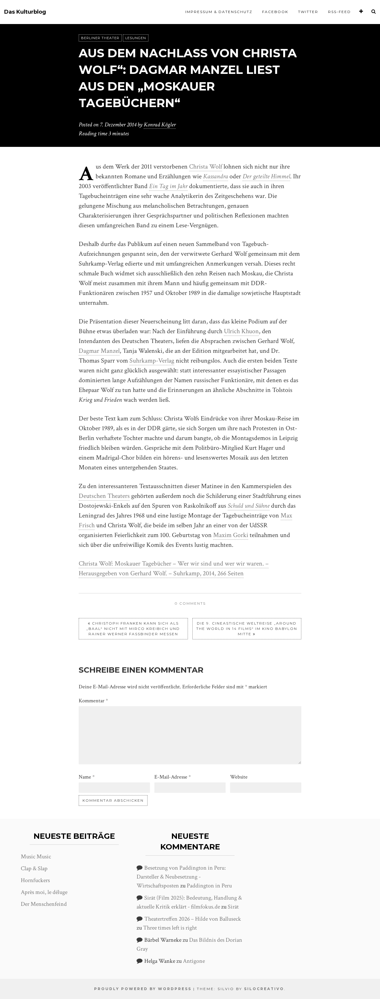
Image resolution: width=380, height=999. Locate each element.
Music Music (36, 856)
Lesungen (135, 38)
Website (239, 777)
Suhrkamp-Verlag (151, 360)
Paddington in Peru (209, 886)
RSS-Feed (339, 11)
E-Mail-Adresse (172, 777)
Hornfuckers (35, 880)
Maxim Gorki (230, 535)
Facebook (275, 11)
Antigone (194, 961)
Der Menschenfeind (44, 904)
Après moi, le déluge (44, 892)
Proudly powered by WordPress (142, 989)
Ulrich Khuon (241, 331)
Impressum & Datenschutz (218, 11)
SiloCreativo (264, 989)
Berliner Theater (100, 38)
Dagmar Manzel (99, 351)
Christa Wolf (205, 166)
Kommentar (93, 700)
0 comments (190, 603)
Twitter (308, 11)
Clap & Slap (34, 868)
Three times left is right (170, 928)
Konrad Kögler (160, 124)
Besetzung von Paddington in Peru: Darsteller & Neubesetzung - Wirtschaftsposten (181, 877)
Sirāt (233, 907)
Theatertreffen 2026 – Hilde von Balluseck (192, 919)
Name (87, 777)
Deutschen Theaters (104, 496)
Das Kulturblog (25, 12)
